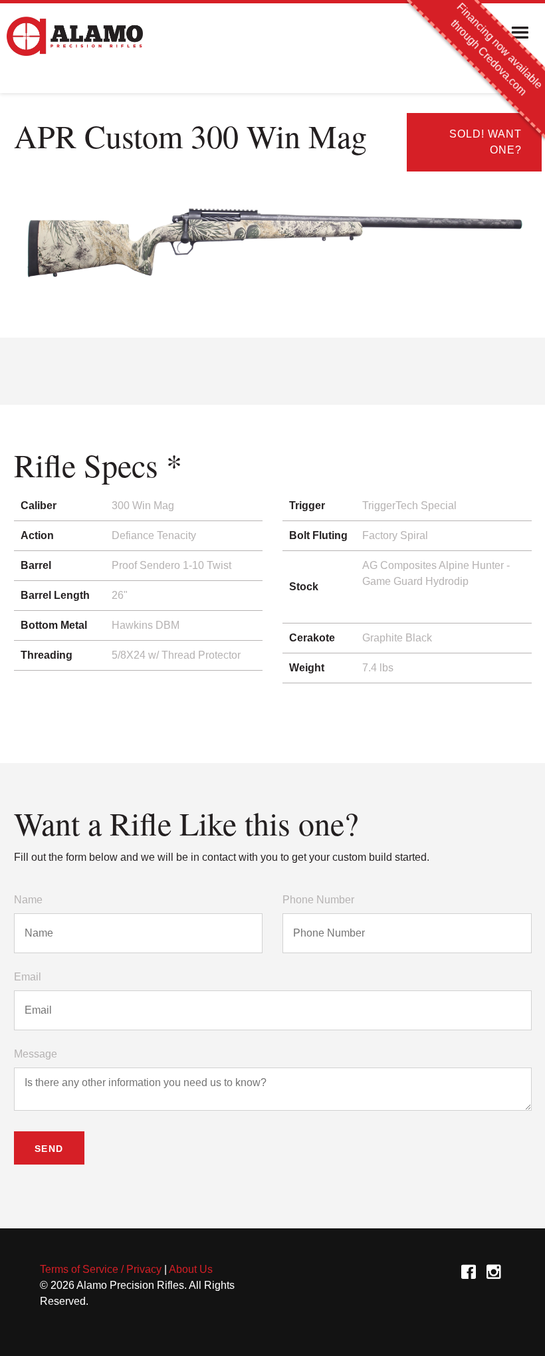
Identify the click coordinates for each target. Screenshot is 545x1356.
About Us (191, 1269)
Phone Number (318, 899)
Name (28, 899)
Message (35, 1054)
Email (27, 976)
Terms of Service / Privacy (101, 1269)
